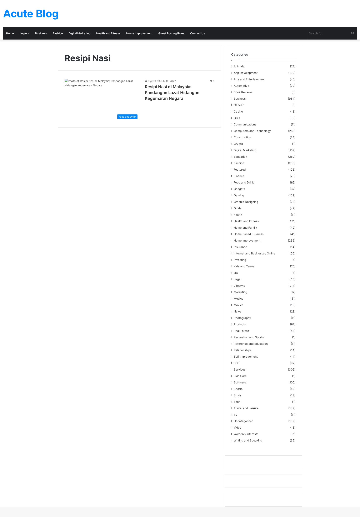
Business (41, 33)
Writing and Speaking (248, 440)
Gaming (239, 195)
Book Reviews (243, 92)
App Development (246, 72)
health (238, 214)
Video (237, 427)
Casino (238, 111)
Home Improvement (139, 33)
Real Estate (241, 330)
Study (238, 395)
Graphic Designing (246, 201)
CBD (237, 118)
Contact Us (197, 33)
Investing (240, 260)
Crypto (238, 143)
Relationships (242, 350)
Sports (238, 389)
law (236, 272)
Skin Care (240, 376)
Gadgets (239, 189)
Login (23, 33)
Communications (245, 124)
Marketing (240, 292)
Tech (237, 401)
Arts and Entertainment (249, 79)
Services (239, 369)
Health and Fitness (108, 33)
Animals (239, 66)
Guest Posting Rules (171, 33)
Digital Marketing (79, 33)
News (237, 311)
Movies (238, 305)
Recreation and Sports (249, 337)
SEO (236, 363)
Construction (242, 137)
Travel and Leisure (246, 408)
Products (240, 324)
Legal (237, 279)
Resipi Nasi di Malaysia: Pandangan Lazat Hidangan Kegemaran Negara (172, 92)
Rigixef (152, 81)
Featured (240, 169)
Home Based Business (249, 234)
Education (240, 156)
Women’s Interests (246, 434)
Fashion (58, 33)
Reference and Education (251, 343)
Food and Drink (244, 182)
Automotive (241, 85)
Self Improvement (246, 356)
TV (236, 414)
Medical (239, 298)
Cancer (239, 105)
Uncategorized (243, 421)
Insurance (240, 247)
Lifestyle (239, 285)
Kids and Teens (244, 266)
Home (10, 33)
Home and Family (245, 227)
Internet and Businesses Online (254, 253)
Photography (242, 318)
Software (240, 382)
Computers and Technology (252, 131)
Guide (237, 208)
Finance (239, 176)
